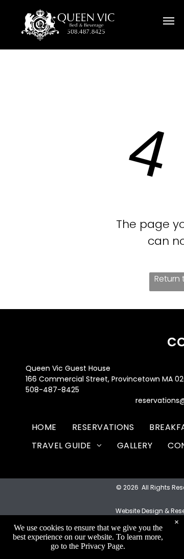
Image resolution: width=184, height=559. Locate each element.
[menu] (168, 21)
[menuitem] (44, 427)
